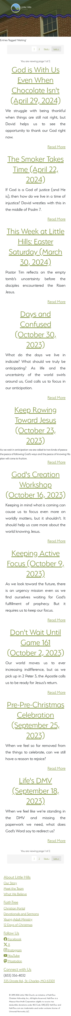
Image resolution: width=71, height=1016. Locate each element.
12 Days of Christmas (18, 925)
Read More (57, 146)
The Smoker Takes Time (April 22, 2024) (35, 169)
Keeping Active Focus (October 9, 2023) (35, 563)
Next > (46, 49)
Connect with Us (17, 969)
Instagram (15, 950)
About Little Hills (17, 877)
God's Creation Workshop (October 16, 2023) (36, 484)
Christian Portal (14, 908)
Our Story (10, 883)
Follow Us (11, 933)
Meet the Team (14, 888)
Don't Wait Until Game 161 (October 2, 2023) (35, 642)
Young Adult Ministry (18, 919)
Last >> (56, 49)
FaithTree (11, 902)
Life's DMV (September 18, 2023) (35, 790)
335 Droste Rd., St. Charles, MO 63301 (29, 981)
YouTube (14, 956)
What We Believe (15, 894)
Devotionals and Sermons (21, 914)
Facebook (14, 939)
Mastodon (15, 961)
